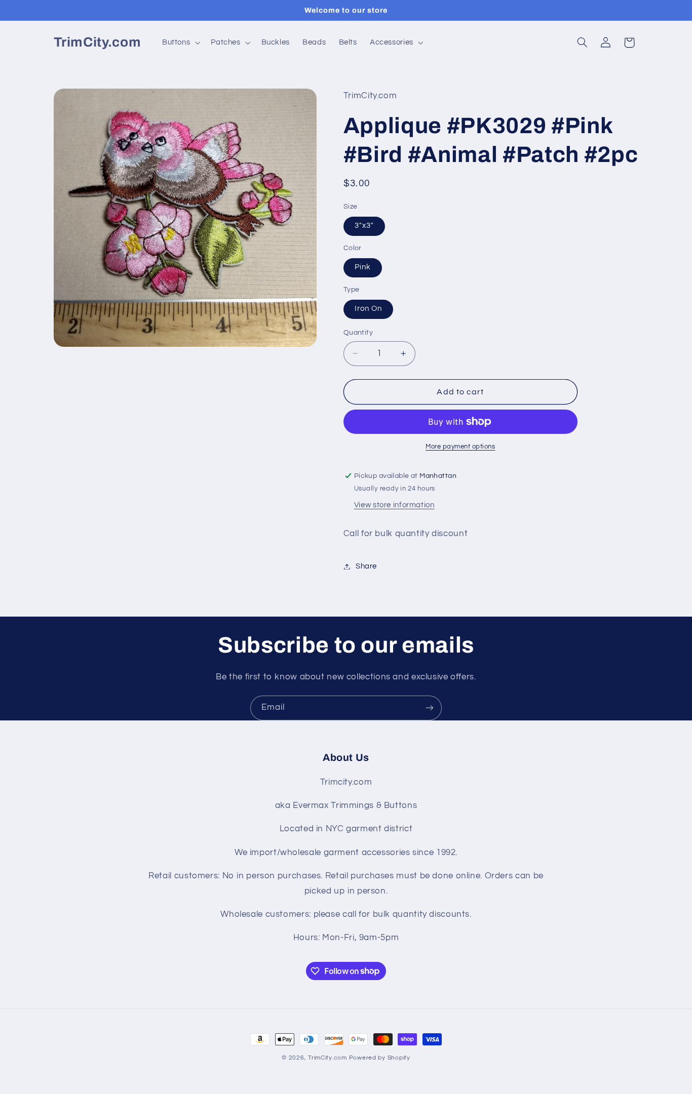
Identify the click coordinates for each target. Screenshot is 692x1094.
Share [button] (366, 566)
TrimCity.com (327, 1058)
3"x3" (364, 225)
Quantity (358, 332)
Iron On (368, 308)
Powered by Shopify (379, 1058)
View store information (394, 505)
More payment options (460, 446)
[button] (180, 42)
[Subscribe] (429, 708)
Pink (363, 267)
